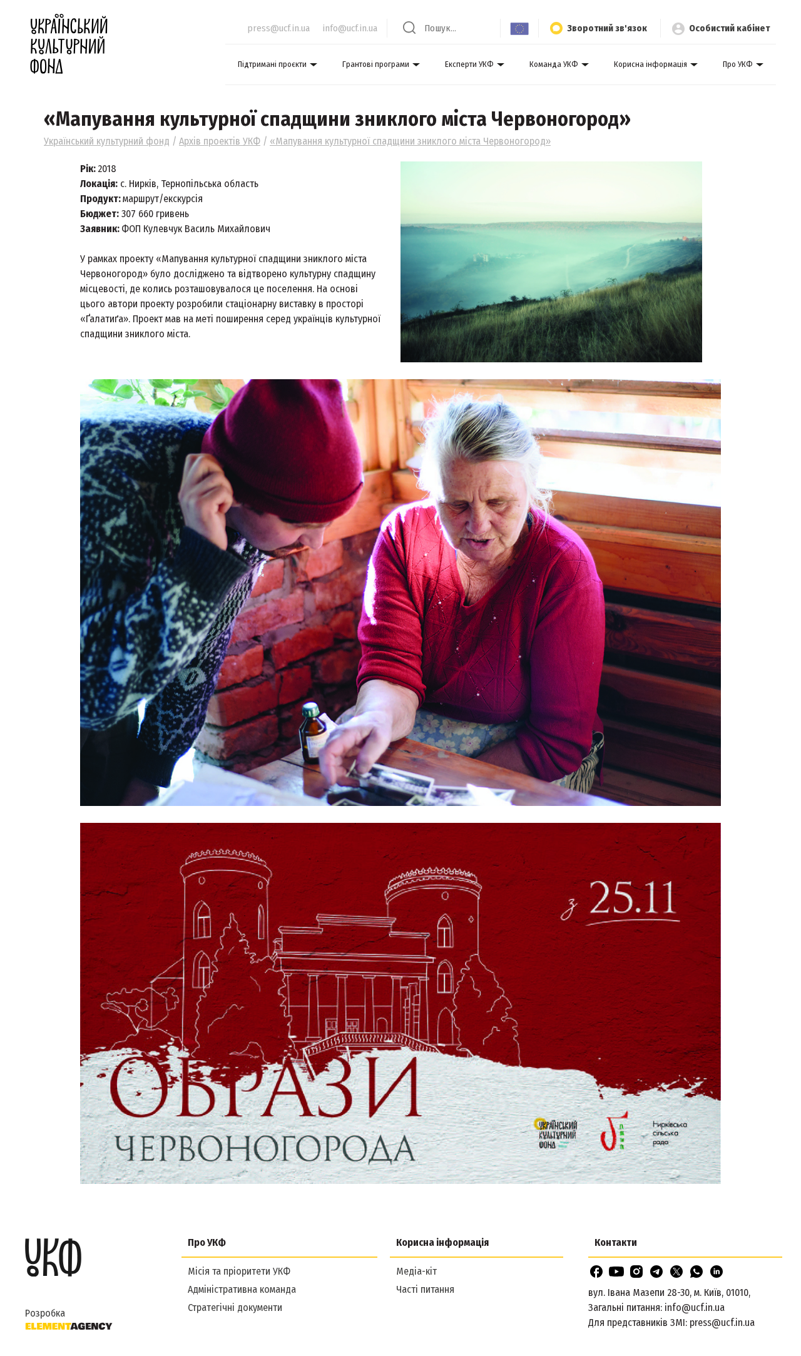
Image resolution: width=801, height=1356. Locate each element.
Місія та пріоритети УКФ (239, 1271)
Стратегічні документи (235, 1307)
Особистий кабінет (729, 28)
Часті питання (425, 1289)
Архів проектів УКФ (219, 141)
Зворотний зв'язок (607, 28)
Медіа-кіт (416, 1271)
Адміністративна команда (242, 1289)
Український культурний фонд (107, 141)
